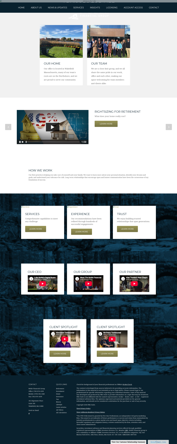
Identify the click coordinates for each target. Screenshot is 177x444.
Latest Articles (61, 407)
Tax (57, 399)
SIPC (126, 430)
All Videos (59, 410)
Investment (60, 391)
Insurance (60, 396)
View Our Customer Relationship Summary (128, 442)
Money (58, 402)
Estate (58, 394)
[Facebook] (29, 414)
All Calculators (61, 412)
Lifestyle (59, 404)
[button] (36, 8)
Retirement (60, 388)
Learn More (106, 124)
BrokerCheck (127, 384)
